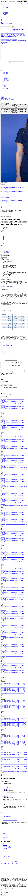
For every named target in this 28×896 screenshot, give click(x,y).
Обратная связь (6, 856)
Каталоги (5, 835)
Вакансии (5, 837)
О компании (6, 80)
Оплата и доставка (7, 847)
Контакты (5, 81)
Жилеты (20, 35)
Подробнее (5, 796)
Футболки (18, 31)
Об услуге (5, 802)
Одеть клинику (6, 843)
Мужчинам (5, 13)
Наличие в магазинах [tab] (8, 345)
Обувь (4, 14)
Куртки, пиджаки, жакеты (6, 34)
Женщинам (5, 12)
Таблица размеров (6, 255)
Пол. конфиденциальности (11, 818)
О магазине (5, 789)
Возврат (5, 848)
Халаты (12, 29)
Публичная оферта (7, 816)
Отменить (10, 385)
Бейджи (15, 40)
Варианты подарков (7, 809)
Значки (18, 40)
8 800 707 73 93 (5, 7)
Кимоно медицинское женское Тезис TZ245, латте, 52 (12, 693)
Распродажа (16, 3)
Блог (4, 838)
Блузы (15, 29)
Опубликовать (4, 385)
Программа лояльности (8, 849)
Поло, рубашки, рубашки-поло (17, 30)
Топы (24, 35)
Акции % (5, 86)
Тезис (4, 833)
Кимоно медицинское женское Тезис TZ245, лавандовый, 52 (14, 771)
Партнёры (5, 858)
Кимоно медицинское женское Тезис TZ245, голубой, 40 (13, 744)
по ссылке (10, 286)
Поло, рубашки (12, 35)
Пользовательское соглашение (10, 820)
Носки (24, 40)
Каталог (2, 4)
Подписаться (3, 258)
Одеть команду (10, 4)
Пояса (21, 40)
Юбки (17, 35)
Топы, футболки (13, 39)
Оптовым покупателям (8, 851)
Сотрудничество (6, 846)
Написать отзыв (4, 390)
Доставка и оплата (23, 4)
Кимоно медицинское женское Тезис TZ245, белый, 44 (13, 728)
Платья (2, 36)
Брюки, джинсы (12, 31)
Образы (5, 85)
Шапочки (11, 40)
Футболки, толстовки (17, 34)
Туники (7, 31)
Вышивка (5, 845)
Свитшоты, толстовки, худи (10, 36)
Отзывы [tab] (5, 344)
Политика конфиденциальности (10, 817)
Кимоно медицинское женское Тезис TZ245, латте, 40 (12, 709)
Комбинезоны (13, 33)
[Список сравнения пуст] (1, 20)
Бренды (5, 84)
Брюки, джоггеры (4, 35)
